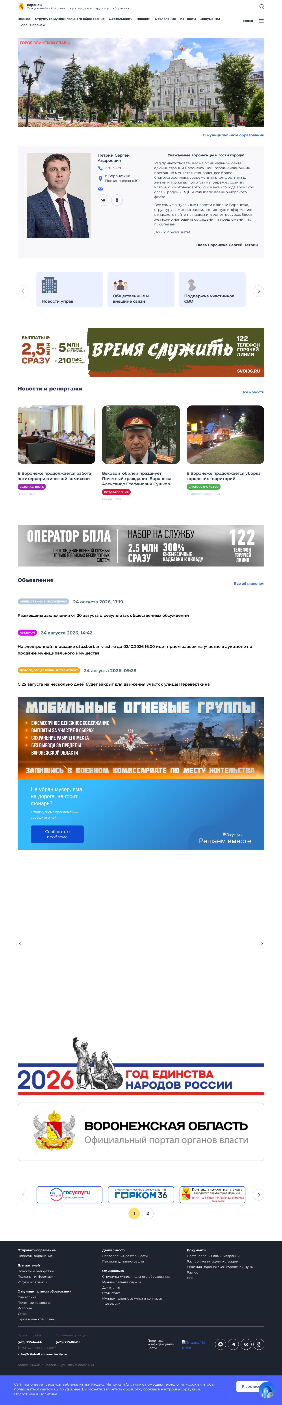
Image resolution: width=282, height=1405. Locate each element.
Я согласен (252, 1386)
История (25, 1308)
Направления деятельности (125, 1256)
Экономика (111, 1304)
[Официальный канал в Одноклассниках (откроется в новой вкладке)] (258, 1344)
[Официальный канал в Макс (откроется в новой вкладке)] (220, 1344)
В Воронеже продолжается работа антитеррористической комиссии (54, 476)
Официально (113, 1271)
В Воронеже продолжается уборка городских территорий (224, 476)
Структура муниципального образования (70, 19)
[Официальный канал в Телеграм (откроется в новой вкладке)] (233, 1344)
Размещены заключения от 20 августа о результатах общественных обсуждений (103, 615)
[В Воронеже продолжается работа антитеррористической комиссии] (56, 434)
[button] (258, 291)
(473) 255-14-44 (30, 1342)
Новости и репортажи (36, 1271)
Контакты (188, 19)
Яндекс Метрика (106, 1384)
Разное (192, 1272)
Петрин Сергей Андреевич (114, 158)
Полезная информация (36, 1277)
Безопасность (32, 486)
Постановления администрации (213, 1256)
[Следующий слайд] (262, 943)
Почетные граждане (34, 1303)
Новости (143, 19)
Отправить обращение (37, 1250)
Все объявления (249, 584)
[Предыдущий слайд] (19, 943)
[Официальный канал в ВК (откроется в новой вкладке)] (246, 1344)
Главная (24, 19)
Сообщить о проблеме (57, 834)
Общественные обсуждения (43, 601)
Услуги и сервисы (32, 1282)
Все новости (252, 392)
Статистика (111, 1293)
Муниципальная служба (121, 1282)
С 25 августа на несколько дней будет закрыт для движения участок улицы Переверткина (114, 684)
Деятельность (120, 19)
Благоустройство (204, 486)
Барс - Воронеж (32, 25)
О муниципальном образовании (233, 135)
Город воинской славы (36, 1319)
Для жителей (29, 1265)
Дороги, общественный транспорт (49, 670)
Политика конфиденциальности (160, 1344)
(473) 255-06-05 (68, 1342)
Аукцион (27, 632)
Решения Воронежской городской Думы (220, 1267)
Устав (22, 1314)
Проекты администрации (123, 1261)
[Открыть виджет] (267, 1390)
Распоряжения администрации (212, 1261)
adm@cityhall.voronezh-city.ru (42, 1354)
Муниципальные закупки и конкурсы (132, 1298)
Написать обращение (35, 1256)
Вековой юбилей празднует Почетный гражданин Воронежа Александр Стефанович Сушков (136, 478)
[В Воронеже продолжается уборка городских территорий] (225, 434)
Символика (27, 1297)
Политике (48, 1394)
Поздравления (116, 492)
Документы (210, 19)
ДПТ (190, 1278)
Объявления (165, 19)
